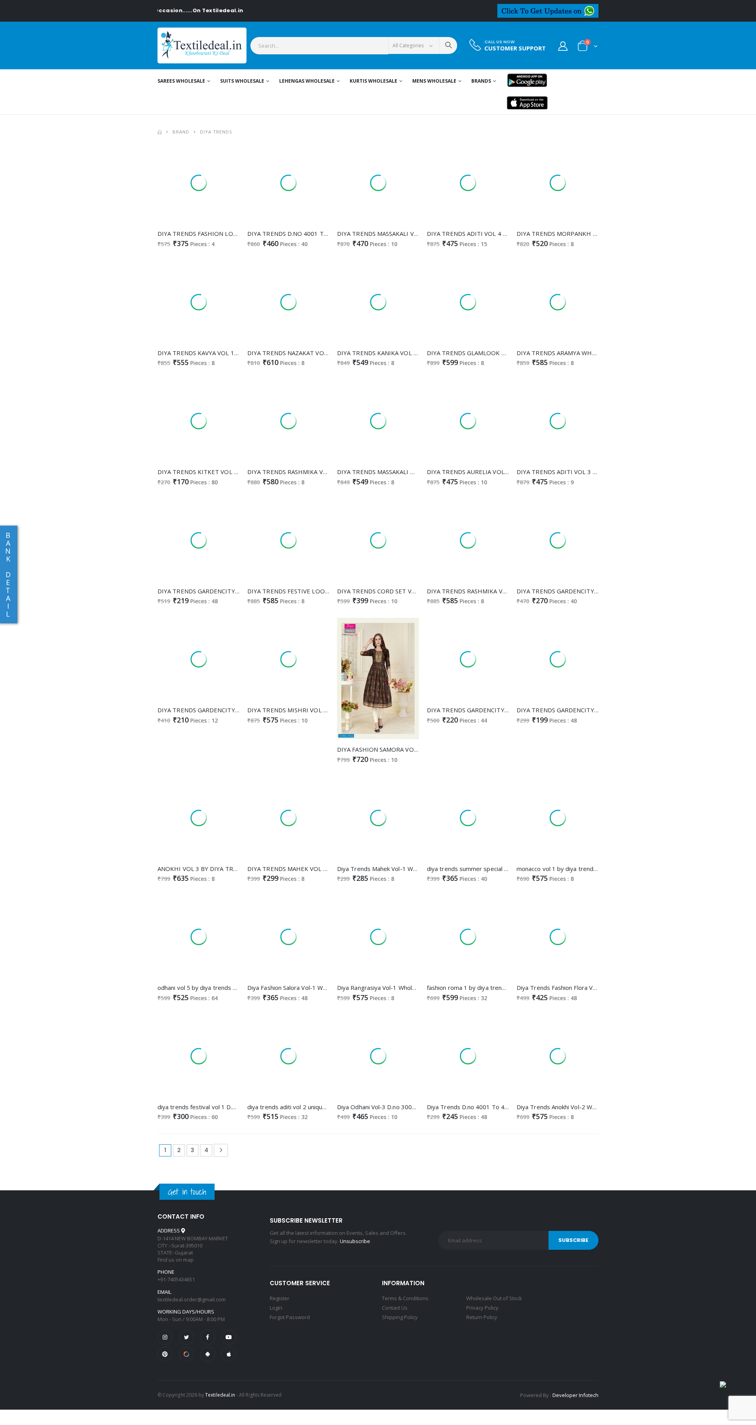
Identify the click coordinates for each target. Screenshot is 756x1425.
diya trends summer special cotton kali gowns (489, 869)
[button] (587, 47)
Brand (180, 132)
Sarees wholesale (181, 81)
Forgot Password (290, 1317)
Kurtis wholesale (373, 81)
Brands (481, 81)
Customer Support (515, 48)
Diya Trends (216, 132)
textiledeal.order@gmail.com (192, 1299)
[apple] (228, 1354)
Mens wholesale (434, 81)
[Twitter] (186, 1337)
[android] (207, 1354)
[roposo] (186, 1354)
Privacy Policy (482, 1307)
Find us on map (176, 1259)
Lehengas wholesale (307, 81)
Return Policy (481, 1317)
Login (276, 1307)
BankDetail (8, 574)
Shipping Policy (400, 1317)
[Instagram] (165, 1337)
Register (279, 1298)
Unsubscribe (355, 1241)
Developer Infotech (575, 1395)
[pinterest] (165, 1354)
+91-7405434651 (176, 1279)
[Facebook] (207, 1337)
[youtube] (228, 1337)
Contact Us (395, 1307)
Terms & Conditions (405, 1298)
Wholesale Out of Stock (494, 1298)
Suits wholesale (242, 81)
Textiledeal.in (220, 1395)
